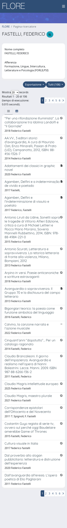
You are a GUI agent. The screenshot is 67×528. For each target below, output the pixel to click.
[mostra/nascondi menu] (63, 6)
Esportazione (33, 84)
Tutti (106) (54, 84)
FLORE (6, 26)
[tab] (9, 111)
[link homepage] (15, 6)
